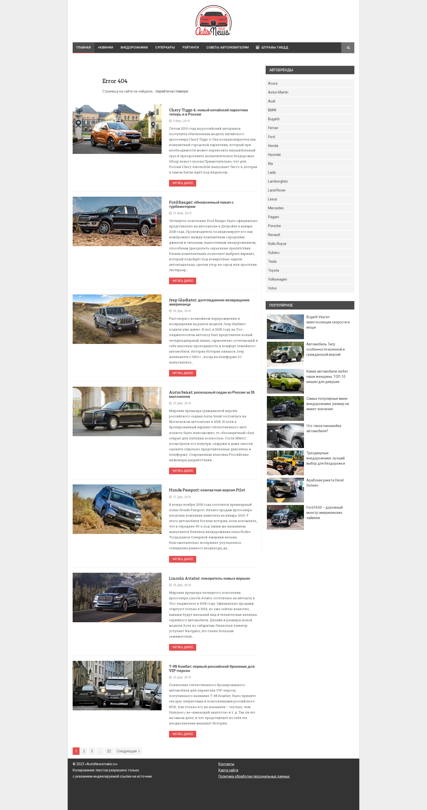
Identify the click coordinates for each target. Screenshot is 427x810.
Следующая (127, 751)
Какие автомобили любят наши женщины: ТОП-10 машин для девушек (327, 376)
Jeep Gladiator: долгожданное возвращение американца (209, 302)
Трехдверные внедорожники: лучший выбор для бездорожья (325, 458)
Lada (272, 172)
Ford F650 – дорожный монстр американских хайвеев (324, 512)
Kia (270, 164)
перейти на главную (171, 91)
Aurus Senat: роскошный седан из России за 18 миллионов (212, 394)
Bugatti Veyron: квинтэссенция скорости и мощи (328, 322)
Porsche (274, 226)
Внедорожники (134, 47)
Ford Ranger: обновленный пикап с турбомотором (201, 204)
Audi (271, 101)
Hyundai (274, 155)
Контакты (226, 764)
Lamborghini (278, 181)
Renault (274, 235)
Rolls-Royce (277, 244)
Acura (273, 83)
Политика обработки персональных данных (254, 776)
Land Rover (277, 190)
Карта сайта (228, 770)
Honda (273, 146)
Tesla (272, 261)
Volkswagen (277, 279)
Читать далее (182, 183)
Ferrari (273, 128)
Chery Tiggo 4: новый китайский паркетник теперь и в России (208, 112)
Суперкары (165, 47)
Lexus (272, 199)
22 (109, 751)
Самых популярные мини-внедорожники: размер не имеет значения (327, 404)
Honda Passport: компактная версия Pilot (207, 490)
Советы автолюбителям (227, 47)
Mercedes (276, 208)
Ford (271, 137)
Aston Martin (278, 92)
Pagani (273, 217)
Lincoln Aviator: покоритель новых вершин (209, 578)
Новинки (105, 47)
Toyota (273, 270)
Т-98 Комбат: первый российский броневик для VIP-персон (212, 668)
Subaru (273, 253)
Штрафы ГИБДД (274, 47)
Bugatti (273, 119)
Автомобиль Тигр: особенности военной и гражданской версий (325, 349)
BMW (272, 110)
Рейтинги (190, 47)
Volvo (272, 288)
